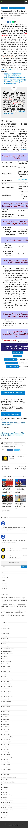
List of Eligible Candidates (13, 393)
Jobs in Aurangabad (7, 686)
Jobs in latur (6, 719)
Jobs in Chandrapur (7, 696)
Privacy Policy (6, 586)
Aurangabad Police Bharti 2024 (19, 443)
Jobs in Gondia (6, 707)
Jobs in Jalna (6, 714)
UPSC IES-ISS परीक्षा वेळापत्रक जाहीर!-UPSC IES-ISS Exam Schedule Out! (14, 601)
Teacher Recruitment (8, 810)
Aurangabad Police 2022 (8, 443)
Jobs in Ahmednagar (8, 679)
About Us (5, 588)
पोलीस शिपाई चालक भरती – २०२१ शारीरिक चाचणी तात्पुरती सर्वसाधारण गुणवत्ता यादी (12, 434)
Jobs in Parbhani (7, 742)
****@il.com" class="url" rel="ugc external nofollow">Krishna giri (13, 528)
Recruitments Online (8, 807)
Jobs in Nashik (6, 734)
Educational (5, 659)
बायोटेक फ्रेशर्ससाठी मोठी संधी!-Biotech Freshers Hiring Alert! (13, 616)
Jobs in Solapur (6, 759)
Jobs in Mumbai (6, 724)
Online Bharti (6, 787)
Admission (5, 631)
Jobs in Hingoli (6, 709)
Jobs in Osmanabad (7, 737)
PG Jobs (5, 792)
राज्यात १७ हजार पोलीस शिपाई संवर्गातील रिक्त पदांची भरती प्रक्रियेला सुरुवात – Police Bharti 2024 (15, 82)
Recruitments (6, 805)
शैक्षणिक (4, 580)
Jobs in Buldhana (7, 694)
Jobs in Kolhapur (7, 717)
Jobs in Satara (6, 754)
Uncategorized (6, 815)
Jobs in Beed (6, 689)
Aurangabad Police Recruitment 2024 (8, 444)
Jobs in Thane (6, 762)
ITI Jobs (5, 676)
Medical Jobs (6, 775)
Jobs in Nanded (6, 729)
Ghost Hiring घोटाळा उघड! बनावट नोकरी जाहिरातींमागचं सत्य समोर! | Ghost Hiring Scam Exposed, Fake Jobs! (13, 612)
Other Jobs (5, 790)
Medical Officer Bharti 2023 (9, 777)
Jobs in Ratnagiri (7, 749)
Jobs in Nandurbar (7, 732)
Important (5, 674)
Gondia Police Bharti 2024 (6, 469)
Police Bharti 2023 (7, 795)
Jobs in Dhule (6, 699)
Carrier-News (6, 646)
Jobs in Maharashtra (8, 722)
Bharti (4, 644)
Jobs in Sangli (6, 752)
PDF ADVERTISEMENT (10, 359)
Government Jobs (7, 669)
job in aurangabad (19, 444)
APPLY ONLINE (17, 356)
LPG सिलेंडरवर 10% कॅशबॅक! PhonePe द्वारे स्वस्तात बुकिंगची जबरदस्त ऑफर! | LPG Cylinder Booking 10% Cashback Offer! (13, 606)
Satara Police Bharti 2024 (20, 469)
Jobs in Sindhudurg (7, 757)
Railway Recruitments (8, 802)
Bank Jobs (5, 636)
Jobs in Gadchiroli (7, 702)
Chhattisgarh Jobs (7, 651)
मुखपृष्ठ (4, 572)
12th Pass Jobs (4, 8)
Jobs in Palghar (6, 739)
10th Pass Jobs (6, 626)
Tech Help (5, 812)
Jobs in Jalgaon (6, 712)
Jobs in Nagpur (6, 727)
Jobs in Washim (6, 767)
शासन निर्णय (5, 583)
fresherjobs (6, 664)
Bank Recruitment (7, 641)
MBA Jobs (5, 772)
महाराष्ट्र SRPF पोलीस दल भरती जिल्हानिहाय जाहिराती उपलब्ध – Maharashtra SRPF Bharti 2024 (15, 76)
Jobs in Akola (6, 681)
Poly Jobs (5, 797)
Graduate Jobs (6, 671)
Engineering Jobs (7, 661)
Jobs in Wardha (6, 765)
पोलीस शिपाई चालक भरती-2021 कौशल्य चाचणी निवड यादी (13, 424)
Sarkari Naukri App (8, 69)
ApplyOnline (11, 8)
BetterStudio (17, 825)
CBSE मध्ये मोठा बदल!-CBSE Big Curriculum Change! (13, 598)
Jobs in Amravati (7, 684)
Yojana (4, 817)
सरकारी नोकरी (5, 578)
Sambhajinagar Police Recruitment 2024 (8, 446)
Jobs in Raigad (6, 747)
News (4, 480)
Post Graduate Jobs (7, 800)
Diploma (5, 656)
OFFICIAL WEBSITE (17, 352)
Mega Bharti (6, 780)
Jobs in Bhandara (7, 691)
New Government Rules (8, 782)
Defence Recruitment (19, 8)
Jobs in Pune (6, 744)
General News (6, 666)
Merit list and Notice (11, 414)
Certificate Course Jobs (8, 649)
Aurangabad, (22, 179)
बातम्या (4, 575)
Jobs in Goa (5, 704)
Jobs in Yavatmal (7, 770)
